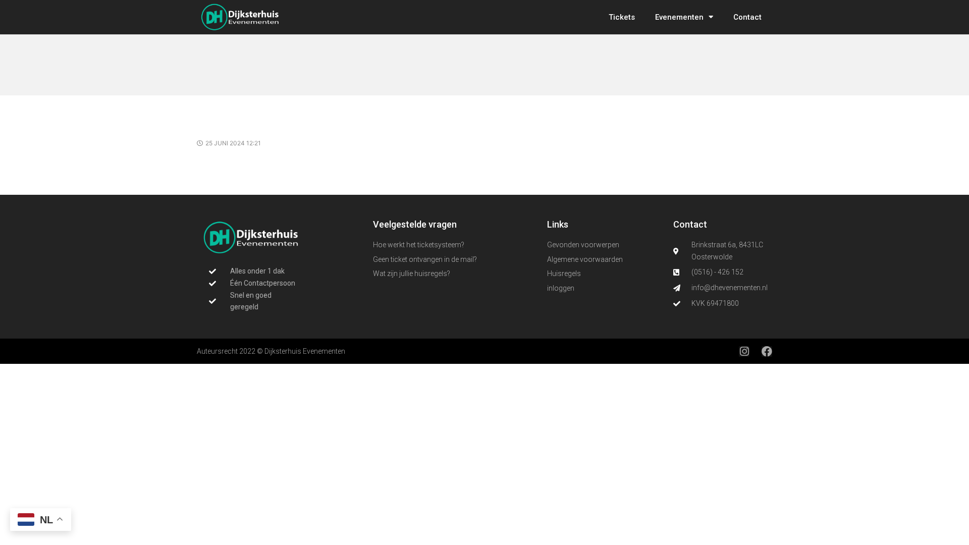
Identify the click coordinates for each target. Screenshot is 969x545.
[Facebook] (767, 351)
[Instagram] (744, 351)
